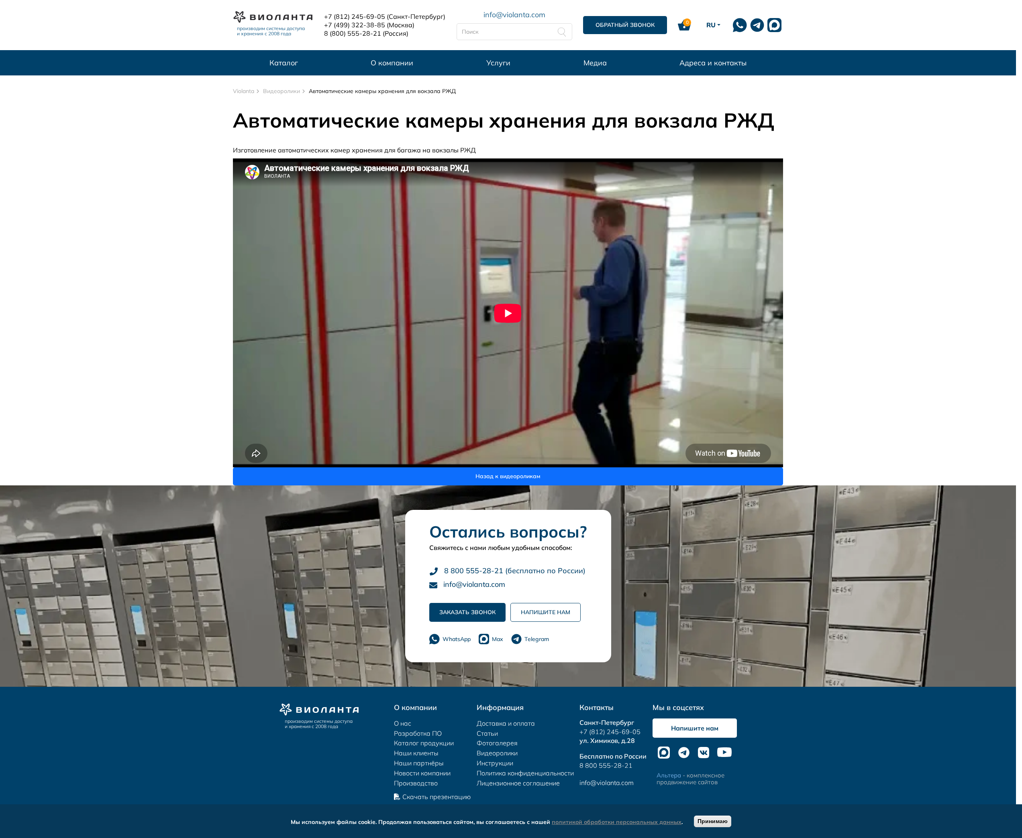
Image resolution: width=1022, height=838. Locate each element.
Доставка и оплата (506, 723)
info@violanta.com (514, 14)
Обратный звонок (625, 24)
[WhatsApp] (740, 25)
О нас (402, 723)
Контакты (596, 707)
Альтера (669, 775)
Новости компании (422, 773)
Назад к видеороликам (508, 476)
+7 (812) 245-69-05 (354, 16)
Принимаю (713, 821)
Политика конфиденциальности (525, 773)
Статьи (487, 733)
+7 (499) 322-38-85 (354, 25)
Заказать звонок (467, 612)
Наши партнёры (419, 763)
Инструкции (495, 763)
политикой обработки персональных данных (616, 822)
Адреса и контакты (713, 62)
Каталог (283, 62)
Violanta (243, 91)
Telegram (536, 639)
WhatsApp (457, 639)
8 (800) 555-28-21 (352, 33)
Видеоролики (281, 91)
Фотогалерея (497, 743)
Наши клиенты (416, 753)
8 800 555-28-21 (605, 765)
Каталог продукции (424, 743)
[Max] (774, 25)
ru (711, 25)
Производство (416, 783)
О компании (392, 62)
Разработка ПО (418, 733)
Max (497, 639)
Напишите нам (545, 612)
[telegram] (757, 25)
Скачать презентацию (436, 797)
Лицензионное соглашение (518, 783)
